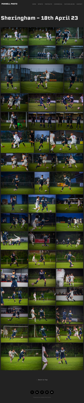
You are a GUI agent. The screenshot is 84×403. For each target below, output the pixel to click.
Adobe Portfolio (46, 397)
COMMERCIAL (58, 4)
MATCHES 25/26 (69, 4)
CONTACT (79, 4)
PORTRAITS (48, 4)
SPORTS (40, 4)
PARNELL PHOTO (9, 4)
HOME (34, 4)
